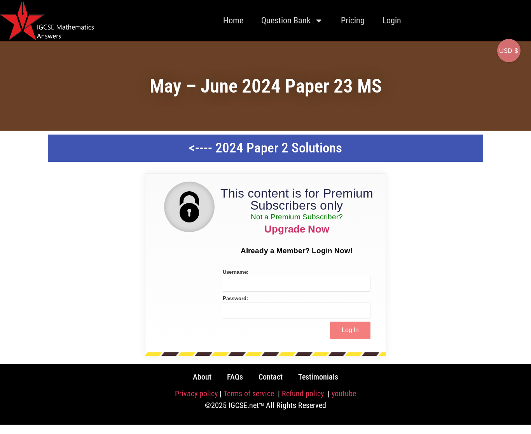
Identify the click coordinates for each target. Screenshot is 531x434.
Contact (271, 377)
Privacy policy (196, 393)
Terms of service (250, 393)
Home (233, 20)
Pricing (353, 20)
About (202, 377)
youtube (344, 393)
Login (392, 20)
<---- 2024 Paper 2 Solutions (265, 148)
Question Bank (286, 20)
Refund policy (304, 393)
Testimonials (318, 377)
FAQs (235, 377)
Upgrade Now (296, 229)
